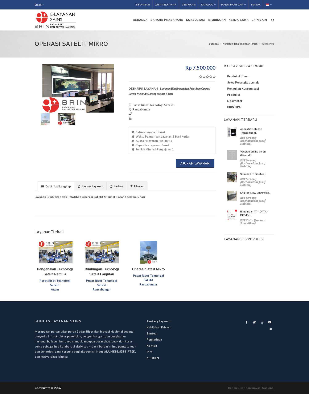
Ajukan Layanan (195, 163)
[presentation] (56, 186)
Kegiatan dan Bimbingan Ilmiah (240, 43)
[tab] (56, 186)
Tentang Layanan (158, 321)
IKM (149, 351)
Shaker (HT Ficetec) (252, 174)
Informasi (142, 4)
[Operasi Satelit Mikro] (78, 88)
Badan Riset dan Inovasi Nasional (251, 388)
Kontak (152, 345)
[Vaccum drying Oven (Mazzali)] (232, 155)
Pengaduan (154, 339)
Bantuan (152, 333)
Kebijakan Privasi (158, 327)
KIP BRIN (153, 358)
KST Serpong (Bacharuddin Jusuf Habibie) (252, 141)
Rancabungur (102, 289)
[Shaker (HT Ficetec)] (232, 177)
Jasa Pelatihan (165, 4)
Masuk (255, 4)
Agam (55, 289)
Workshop (267, 43)
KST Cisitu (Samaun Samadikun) (252, 222)
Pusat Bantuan (232, 4)
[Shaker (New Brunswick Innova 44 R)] (232, 196)
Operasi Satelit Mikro (148, 269)
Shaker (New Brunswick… (255, 192)
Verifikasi (189, 4)
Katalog (207, 4)
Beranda (214, 43)
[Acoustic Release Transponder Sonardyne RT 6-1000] (232, 132)
